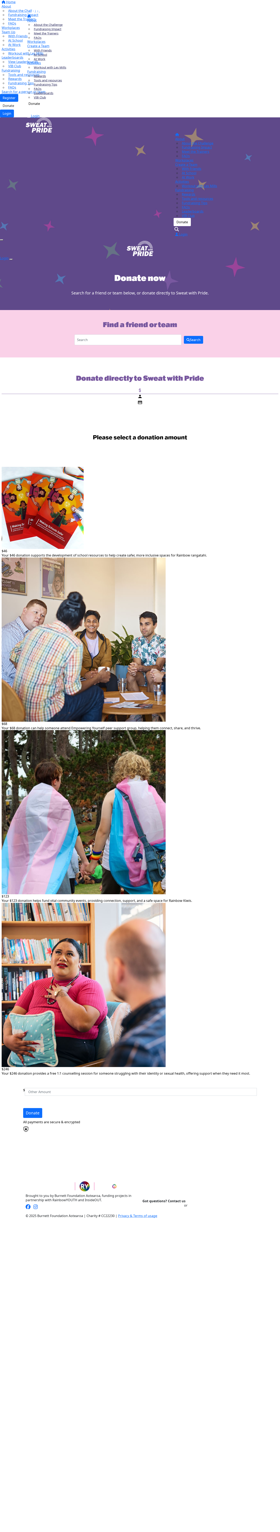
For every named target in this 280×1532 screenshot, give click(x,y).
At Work (39, 59)
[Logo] (38, 7)
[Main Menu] (1, 239)
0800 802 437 (198, 1205)
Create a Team (38, 46)
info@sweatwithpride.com (162, 1205)
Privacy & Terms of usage (137, 1216)
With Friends (43, 50)
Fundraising (36, 71)
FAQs (37, 37)
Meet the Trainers (46, 33)
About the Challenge (48, 25)
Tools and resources (48, 80)
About (32, 20)
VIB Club (40, 97)
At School (40, 55)
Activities (34, 63)
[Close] (11, 259)
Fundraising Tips (45, 84)
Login (35, 116)
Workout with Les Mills (50, 67)
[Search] (29, 110)
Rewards (40, 76)
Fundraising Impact (47, 29)
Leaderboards (43, 93)
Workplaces (36, 41)
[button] (137, 512)
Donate (34, 103)
